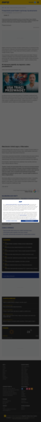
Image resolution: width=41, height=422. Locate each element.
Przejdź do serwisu (29, 220)
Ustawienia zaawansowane (11, 220)
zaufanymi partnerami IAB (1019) (11, 204)
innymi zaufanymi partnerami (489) (23, 204)
